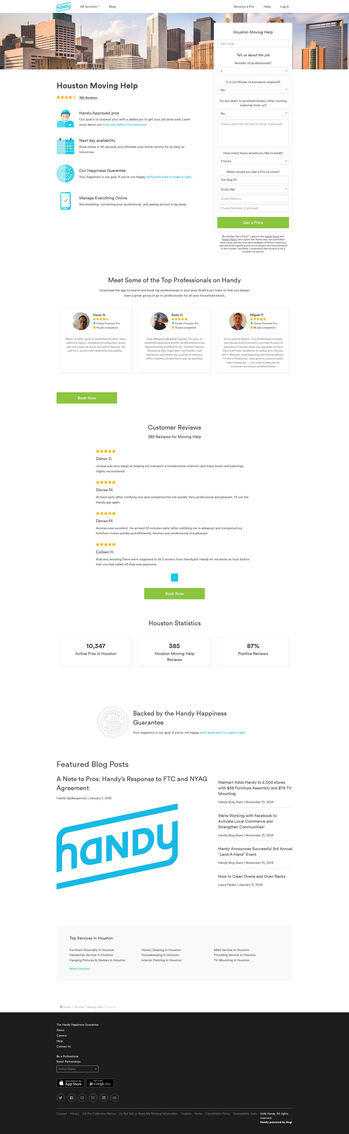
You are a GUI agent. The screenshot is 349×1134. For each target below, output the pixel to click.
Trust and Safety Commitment (124, 124)
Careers (62, 1035)
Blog (112, 6)
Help (267, 6)
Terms (198, 1113)
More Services (79, 969)
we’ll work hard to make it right (168, 177)
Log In (284, 6)
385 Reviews (88, 98)
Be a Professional (67, 1056)
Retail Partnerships (69, 1061)
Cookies (186, 1113)
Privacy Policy (229, 239)
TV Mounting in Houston (231, 960)
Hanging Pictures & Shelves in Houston (97, 960)
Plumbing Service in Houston (235, 955)
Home (66, 1007)
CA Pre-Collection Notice (99, 1113)
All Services (89, 6)
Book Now (87, 397)
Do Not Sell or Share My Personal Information (148, 1113)
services (79, 1007)
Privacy (74, 1113)
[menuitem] (90, 6)
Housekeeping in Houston (160, 955)
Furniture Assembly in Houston (91, 950)
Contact (62, 1113)
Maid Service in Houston (231, 950)
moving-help (95, 1007)
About (60, 1030)
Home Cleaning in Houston (161, 950)
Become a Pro (244, 6)
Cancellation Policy (217, 1113)
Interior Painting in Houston (162, 960)
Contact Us (64, 1046)
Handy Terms (272, 236)
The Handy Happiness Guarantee (78, 1024)
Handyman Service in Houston (91, 955)
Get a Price (253, 222)
